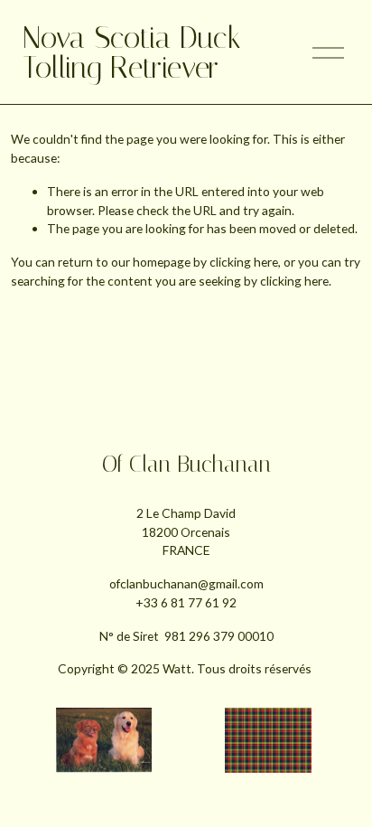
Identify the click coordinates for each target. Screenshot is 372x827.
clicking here (243, 261)
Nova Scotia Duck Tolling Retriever (132, 52)
